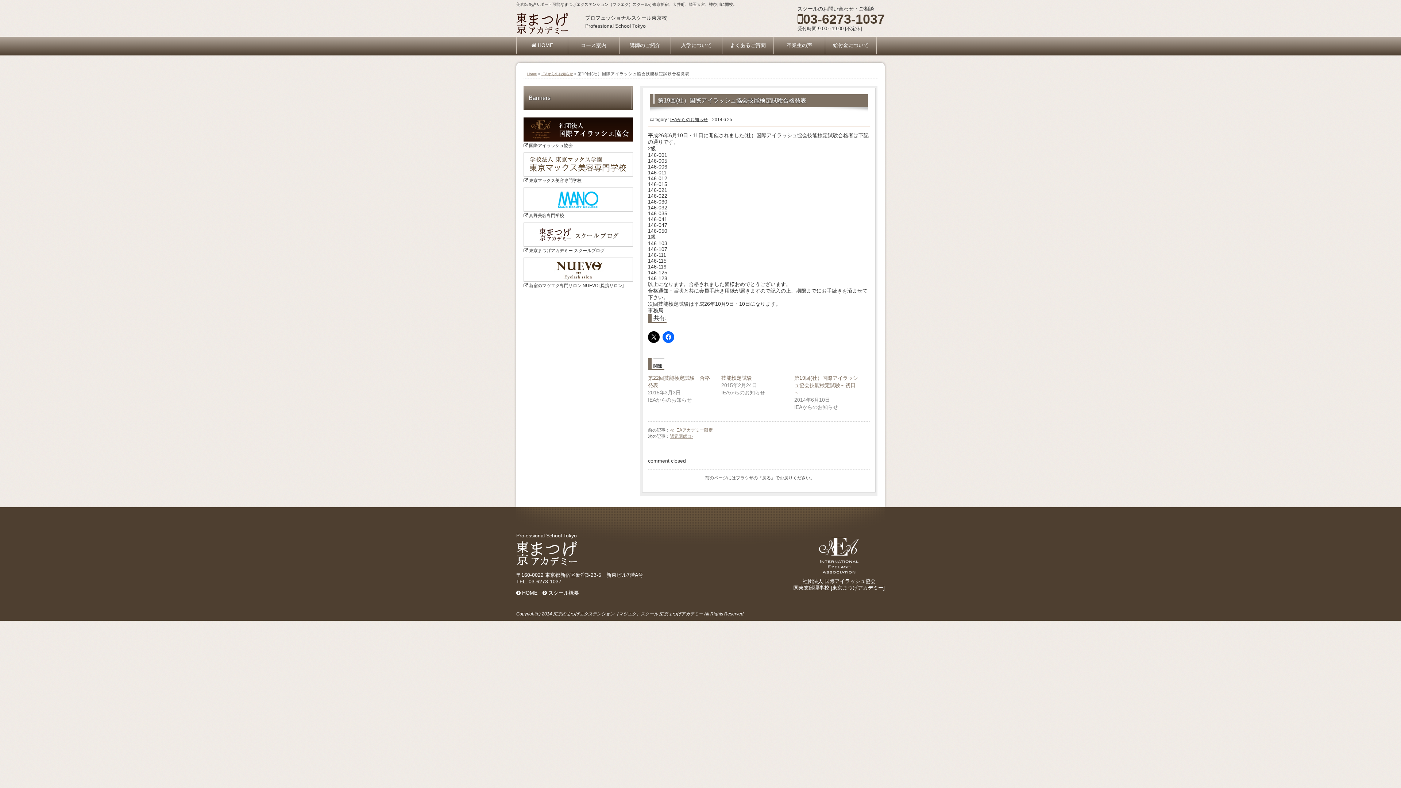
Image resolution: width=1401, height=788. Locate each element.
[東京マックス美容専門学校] (578, 155)
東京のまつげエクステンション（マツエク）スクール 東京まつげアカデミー (628, 614)
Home (532, 74)
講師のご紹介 (645, 45)
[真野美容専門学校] (578, 190)
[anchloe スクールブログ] (578, 225)
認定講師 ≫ (681, 436)
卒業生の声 (799, 45)
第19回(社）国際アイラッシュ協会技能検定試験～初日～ (826, 385)
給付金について (851, 45)
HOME (544, 45)
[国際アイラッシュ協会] (578, 120)
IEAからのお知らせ (557, 74)
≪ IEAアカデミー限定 (691, 430)
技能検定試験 (736, 378)
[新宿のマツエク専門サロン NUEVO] (578, 260)
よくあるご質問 (748, 45)
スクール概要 (563, 593)
